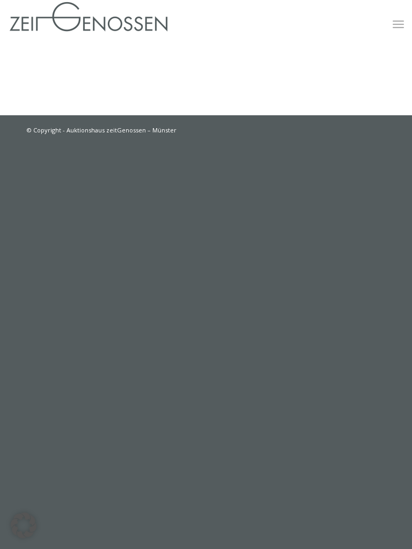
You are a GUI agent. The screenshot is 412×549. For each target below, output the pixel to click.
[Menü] (398, 24)
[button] (23, 525)
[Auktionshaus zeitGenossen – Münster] (88, 24)
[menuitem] (398, 24)
